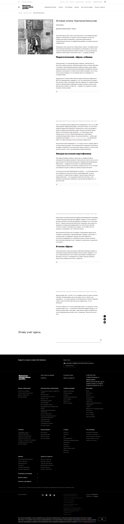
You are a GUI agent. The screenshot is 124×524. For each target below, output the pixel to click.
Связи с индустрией (69, 448)
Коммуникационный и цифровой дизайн (50, 392)
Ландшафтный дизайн (47, 423)
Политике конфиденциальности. (86, 521)
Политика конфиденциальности (73, 497)
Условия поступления (92, 432)
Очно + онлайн (90, 414)
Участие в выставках (24, 467)
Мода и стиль (44, 398)
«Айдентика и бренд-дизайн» (78, 138)
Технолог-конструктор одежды (27, 440)
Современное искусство (48, 396)
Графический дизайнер (24, 436)
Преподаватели (68, 438)
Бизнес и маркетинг (23, 395)
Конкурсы (21, 465)
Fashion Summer (45, 467)
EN (19, 2)
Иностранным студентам (93, 436)
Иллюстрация (45, 394)
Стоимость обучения (92, 434)
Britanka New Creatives (47, 465)
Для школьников (45, 429)
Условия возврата (69, 502)
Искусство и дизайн (23, 391)
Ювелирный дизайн (46, 400)
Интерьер (89, 399)
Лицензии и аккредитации (71, 440)
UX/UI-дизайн (67, 399)
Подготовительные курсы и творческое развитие (48, 416)
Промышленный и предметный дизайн (49, 407)
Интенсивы (89, 388)
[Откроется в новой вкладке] (42, 495)
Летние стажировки (23, 469)
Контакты (66, 452)
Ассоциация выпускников (25, 459)
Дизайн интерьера (69, 391)
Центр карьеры (22, 461)
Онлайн (88, 406)
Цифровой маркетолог (24, 438)
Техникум (20, 429)
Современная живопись (70, 397)
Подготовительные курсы (25, 393)
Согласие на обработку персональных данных (70, 495)
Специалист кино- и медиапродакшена (23, 433)
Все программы (22, 397)
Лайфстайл (89, 401)
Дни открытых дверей (86, 7)
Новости (62, 2)
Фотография (89, 412)
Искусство (89, 410)
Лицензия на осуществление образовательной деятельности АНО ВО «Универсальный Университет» (73, 510)
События (72, 2)
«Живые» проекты (46, 461)
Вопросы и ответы (91, 440)
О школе (66, 429)
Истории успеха (79, 2)
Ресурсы (66, 444)
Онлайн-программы (69, 388)
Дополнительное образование (50, 388)
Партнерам (88, 2)
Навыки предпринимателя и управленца (94, 403)
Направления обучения (50, 7)
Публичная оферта (69, 500)
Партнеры (66, 446)
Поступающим (68, 7)
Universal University (27, 2)
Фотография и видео (47, 404)
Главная (20, 12)
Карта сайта (67, 514)
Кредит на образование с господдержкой (71, 505)
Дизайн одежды (68, 393)
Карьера (77, 7)
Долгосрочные (45, 436)
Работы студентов (69, 378)
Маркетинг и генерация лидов (94, 408)
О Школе (60, 7)
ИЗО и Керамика (45, 421)
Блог (67, 2)
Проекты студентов (100, 7)
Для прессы (67, 442)
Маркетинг (67, 401)
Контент (88, 395)
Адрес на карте (90, 379)
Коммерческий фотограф (25, 442)
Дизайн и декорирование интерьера (48, 411)
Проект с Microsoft (46, 469)
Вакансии (66, 450)
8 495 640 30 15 (97, 2)
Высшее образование (24, 388)
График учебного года (92, 438)
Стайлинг (66, 395)
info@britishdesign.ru (92, 377)
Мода (87, 391)
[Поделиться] (105, 316)
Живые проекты (22, 463)
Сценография (44, 402)
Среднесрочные (45, 419)
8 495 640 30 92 (91, 375)
